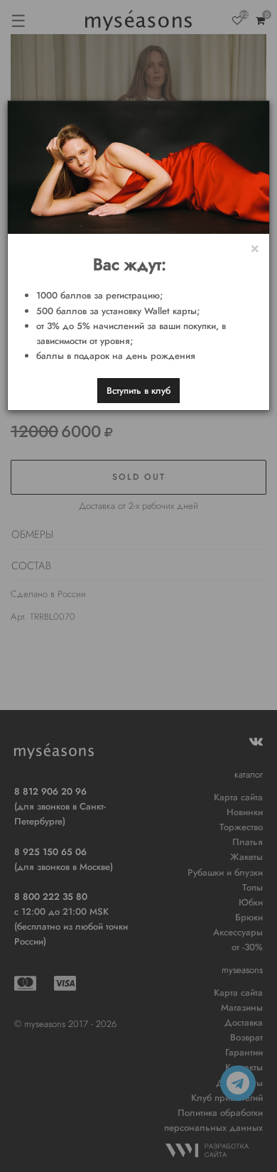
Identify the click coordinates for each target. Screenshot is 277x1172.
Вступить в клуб (138, 390)
